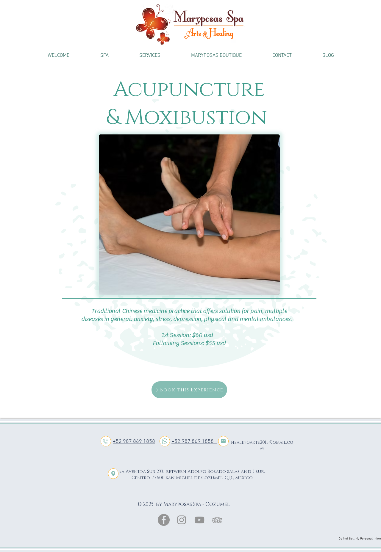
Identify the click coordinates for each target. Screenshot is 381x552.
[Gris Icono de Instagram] (182, 520)
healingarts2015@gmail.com (262, 445)
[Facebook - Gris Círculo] (164, 520)
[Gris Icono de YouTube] (199, 520)
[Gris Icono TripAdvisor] (217, 520)
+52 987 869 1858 (134, 441)
